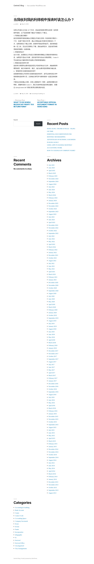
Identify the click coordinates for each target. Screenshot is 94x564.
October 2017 (53, 356)
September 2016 (53, 392)
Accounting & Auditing (37, 93)
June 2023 (52, 220)
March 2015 (52, 441)
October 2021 (53, 258)
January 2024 (53, 201)
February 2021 (53, 277)
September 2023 (53, 212)
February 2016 (53, 411)
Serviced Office (20, 543)
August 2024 (52, 184)
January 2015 (53, 447)
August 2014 (52, 460)
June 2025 (52, 168)
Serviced (17, 540)
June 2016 (52, 400)
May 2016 (52, 403)
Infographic (18, 535)
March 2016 (52, 408)
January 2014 (53, 479)
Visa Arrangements (21, 549)
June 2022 (52, 239)
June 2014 (52, 466)
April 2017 (52, 373)
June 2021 (52, 266)
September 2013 (53, 490)
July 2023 (51, 217)
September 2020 (53, 291)
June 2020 (52, 299)
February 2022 (53, 250)
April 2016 (52, 406)
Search (16, 120)
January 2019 (53, 326)
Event (17, 524)
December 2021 (53, 255)
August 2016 (52, 395)
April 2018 (52, 340)
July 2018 (51, 332)
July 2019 (51, 324)
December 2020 (53, 283)
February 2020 (53, 310)
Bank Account (19, 510)
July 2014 (51, 463)
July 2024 (51, 187)
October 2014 (53, 455)
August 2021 (52, 261)
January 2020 (53, 313)
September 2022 (53, 233)
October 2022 (53, 231)
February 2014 (53, 477)
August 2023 (52, 214)
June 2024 (52, 190)
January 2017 (53, 381)
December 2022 (53, 225)
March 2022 (52, 247)
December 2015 (53, 416)
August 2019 (52, 321)
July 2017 (51, 365)
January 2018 (53, 348)
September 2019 (53, 318)
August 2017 (52, 362)
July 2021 (51, 263)
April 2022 (52, 244)
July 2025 (51, 165)
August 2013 (52, 493)
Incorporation (19, 532)
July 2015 (51, 430)
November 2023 (53, 206)
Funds (17, 529)
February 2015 (53, 444)
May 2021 (52, 269)
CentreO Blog (19, 5)
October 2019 (53, 315)
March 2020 (52, 307)
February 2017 (53, 378)
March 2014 (52, 474)
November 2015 (53, 419)
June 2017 (52, 367)
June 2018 (52, 334)
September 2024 (53, 181)
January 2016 (53, 414)
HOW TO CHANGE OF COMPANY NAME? (61, 150)
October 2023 (53, 209)
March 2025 (52, 173)
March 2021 (52, 274)
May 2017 (52, 370)
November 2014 (53, 452)
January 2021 (53, 280)
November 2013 (53, 485)
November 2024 (53, 179)
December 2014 (53, 449)
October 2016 (53, 389)
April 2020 (52, 304)
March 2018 (52, 343)
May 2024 (52, 192)
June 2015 (52, 433)
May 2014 (52, 468)
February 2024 (53, 198)
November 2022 (53, 228)
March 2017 (52, 375)
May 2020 (52, 302)
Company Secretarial (21, 521)
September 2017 (53, 359)
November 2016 (53, 386)
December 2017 (53, 351)
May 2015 (52, 436)
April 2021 (52, 272)
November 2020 (53, 285)
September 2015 (53, 425)
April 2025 (52, 171)
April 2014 (52, 471)
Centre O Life (19, 516)
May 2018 (52, 337)
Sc (44, 93)
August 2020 (52, 293)
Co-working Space (20, 518)
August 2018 (52, 329)
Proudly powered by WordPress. (29, 558)
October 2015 (53, 422)
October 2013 (53, 487)
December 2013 (53, 482)
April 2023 (52, 222)
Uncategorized (19, 546)
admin (16, 24)
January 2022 (53, 252)
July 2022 (51, 236)
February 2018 (53, 345)
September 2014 (53, 457)
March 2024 (52, 195)
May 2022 (52, 242)
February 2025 (53, 176)
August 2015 (52, 427)
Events (17, 527)
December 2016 (53, 384)
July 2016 (51, 397)
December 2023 (53, 203)
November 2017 (53, 354)
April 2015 (52, 438)
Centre (17, 513)
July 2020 (51, 296)
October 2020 (53, 288)
